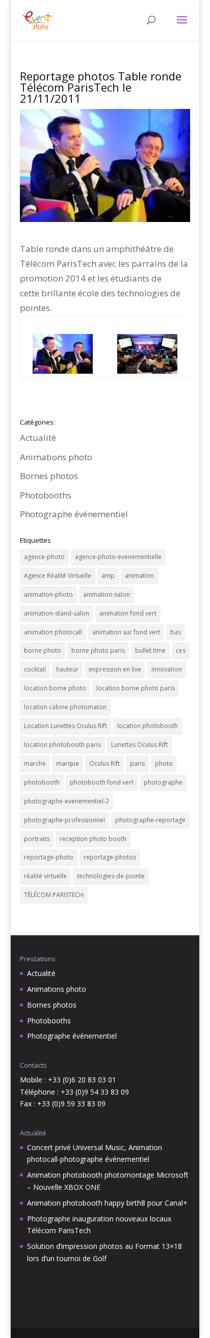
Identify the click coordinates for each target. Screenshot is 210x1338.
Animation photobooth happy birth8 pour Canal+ (107, 1203)
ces (181, 650)
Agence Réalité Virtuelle (57, 575)
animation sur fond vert (126, 632)
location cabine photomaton (65, 707)
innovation (166, 669)
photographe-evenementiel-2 (66, 801)
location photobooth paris (62, 744)
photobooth (42, 782)
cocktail (35, 669)
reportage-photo (48, 857)
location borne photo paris (135, 688)
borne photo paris (98, 650)
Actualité (38, 437)
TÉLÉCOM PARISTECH (54, 894)
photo (164, 763)
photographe (163, 782)
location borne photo (55, 688)
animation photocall (53, 632)
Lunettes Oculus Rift (139, 744)
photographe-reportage (150, 820)
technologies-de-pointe (111, 876)
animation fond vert (127, 613)
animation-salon (106, 594)
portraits (36, 838)
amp (108, 575)
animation (139, 575)
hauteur (67, 669)
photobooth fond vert (102, 782)
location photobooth (147, 725)
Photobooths (45, 495)
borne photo (42, 650)
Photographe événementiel (74, 514)
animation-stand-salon (56, 613)
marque (67, 763)
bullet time (150, 650)
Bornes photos (49, 476)
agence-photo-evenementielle (118, 556)
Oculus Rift (104, 763)
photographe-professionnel (64, 820)
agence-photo (44, 556)
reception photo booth (93, 838)
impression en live (115, 669)
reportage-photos (110, 857)
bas (175, 632)
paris (137, 763)
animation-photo (48, 594)
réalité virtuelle (45, 876)
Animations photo (56, 457)
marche (35, 763)
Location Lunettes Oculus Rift (65, 725)
